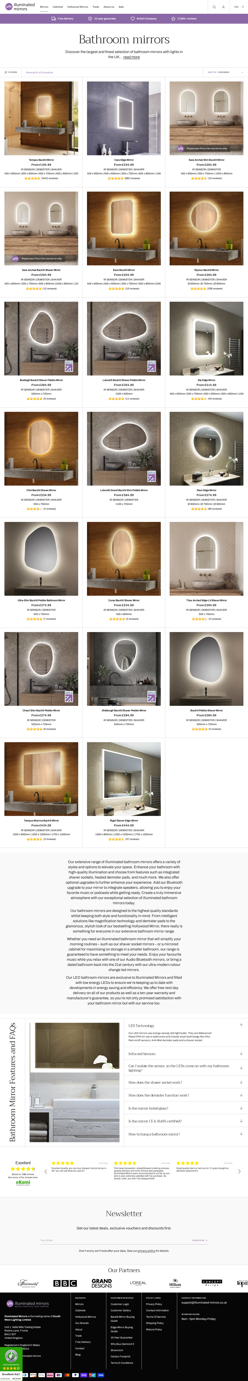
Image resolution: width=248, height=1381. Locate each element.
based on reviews (23, 1174)
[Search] (214, 7)
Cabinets (58, 7)
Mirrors (44, 7)
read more (131, 57)
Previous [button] (45, 1171)
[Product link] (41, 118)
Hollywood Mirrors (77, 7)
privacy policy (146, 1250)
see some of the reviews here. (23, 1177)
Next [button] (239, 1171)
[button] (239, 7)
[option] (80, 1174)
